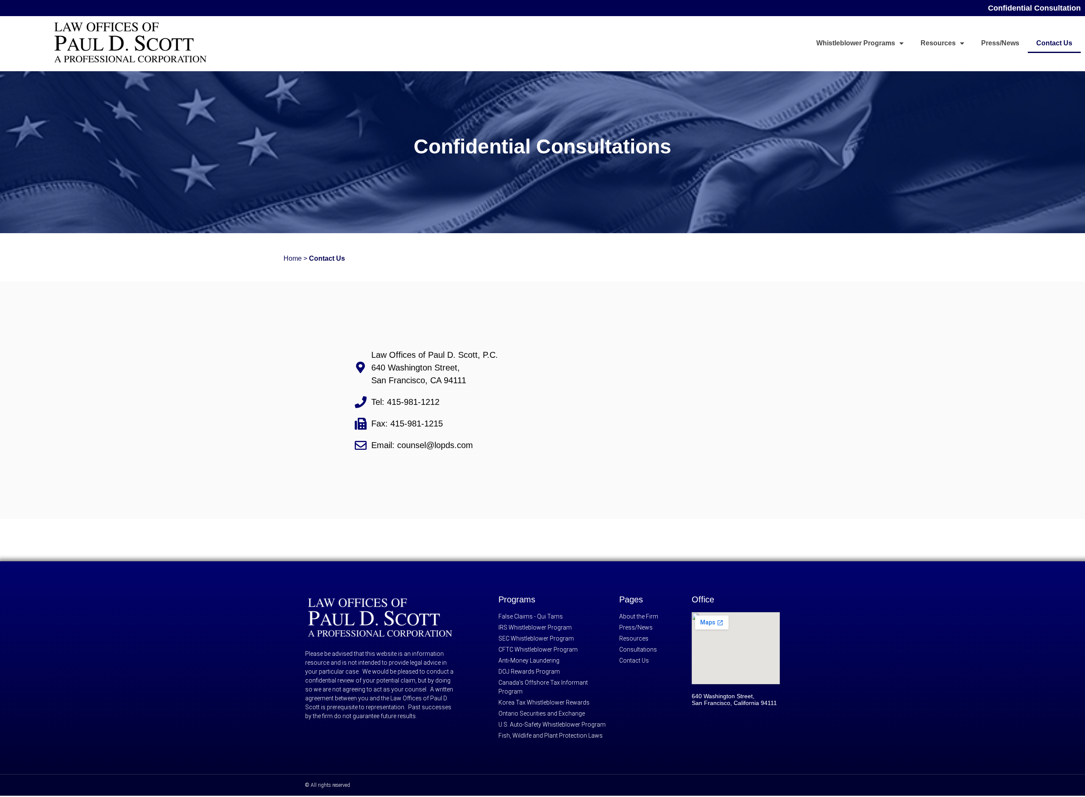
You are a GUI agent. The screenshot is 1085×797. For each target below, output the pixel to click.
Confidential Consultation (1034, 8)
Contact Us (1054, 43)
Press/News (1000, 43)
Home (293, 258)
